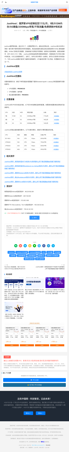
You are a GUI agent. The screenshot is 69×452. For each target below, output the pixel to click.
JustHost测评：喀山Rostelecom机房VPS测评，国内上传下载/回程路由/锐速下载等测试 (32, 177)
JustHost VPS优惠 (21, 252)
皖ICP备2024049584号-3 (38, 445)
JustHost (11, 252)
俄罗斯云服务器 (29, 259)
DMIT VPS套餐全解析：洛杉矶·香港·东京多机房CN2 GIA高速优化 (39, 213)
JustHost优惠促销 (35, 252)
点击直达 (56, 116)
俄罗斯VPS (41, 255)
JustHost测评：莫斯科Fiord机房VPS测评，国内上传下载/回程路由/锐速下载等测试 (31, 182)
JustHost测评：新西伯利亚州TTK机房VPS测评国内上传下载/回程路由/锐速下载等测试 (32, 161)
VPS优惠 (49, 252)
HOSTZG (34, 2)
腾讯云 (28, 413)
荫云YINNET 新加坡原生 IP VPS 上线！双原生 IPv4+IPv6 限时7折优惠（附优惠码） (34, 291)
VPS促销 (57, 252)
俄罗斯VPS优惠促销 (52, 255)
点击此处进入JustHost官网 (13, 72)
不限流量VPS (33, 30)
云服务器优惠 (22, 255)
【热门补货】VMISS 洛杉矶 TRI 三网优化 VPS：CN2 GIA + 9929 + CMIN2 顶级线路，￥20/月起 (13, 316)
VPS (27, 30)
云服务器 (12, 255)
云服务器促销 (32, 255)
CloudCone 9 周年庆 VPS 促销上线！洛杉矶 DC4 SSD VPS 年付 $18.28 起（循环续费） (54, 291)
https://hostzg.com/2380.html (21, 231)
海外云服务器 (40, 259)
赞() (50, 30)
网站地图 (48, 445)
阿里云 (40, 413)
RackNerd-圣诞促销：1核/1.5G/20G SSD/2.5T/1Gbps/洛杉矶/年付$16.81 (14, 267)
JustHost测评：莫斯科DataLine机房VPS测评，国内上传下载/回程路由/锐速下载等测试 (32, 173)
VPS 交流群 (34, 380)
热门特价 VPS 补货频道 (34, 385)
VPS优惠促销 (42, 30)
